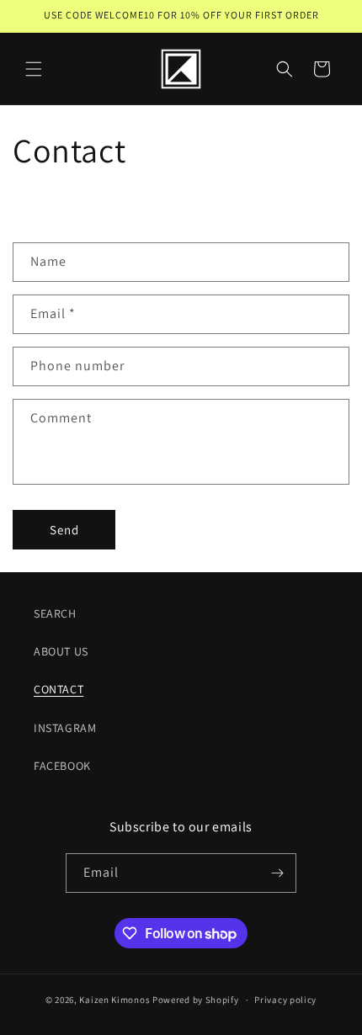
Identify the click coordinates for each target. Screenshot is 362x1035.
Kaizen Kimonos (114, 1000)
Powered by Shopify (195, 1000)
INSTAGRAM (65, 727)
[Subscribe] (276, 873)
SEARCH (55, 613)
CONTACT (58, 689)
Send (64, 530)
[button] (33, 69)
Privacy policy (285, 1000)
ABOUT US (61, 651)
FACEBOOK (62, 765)
